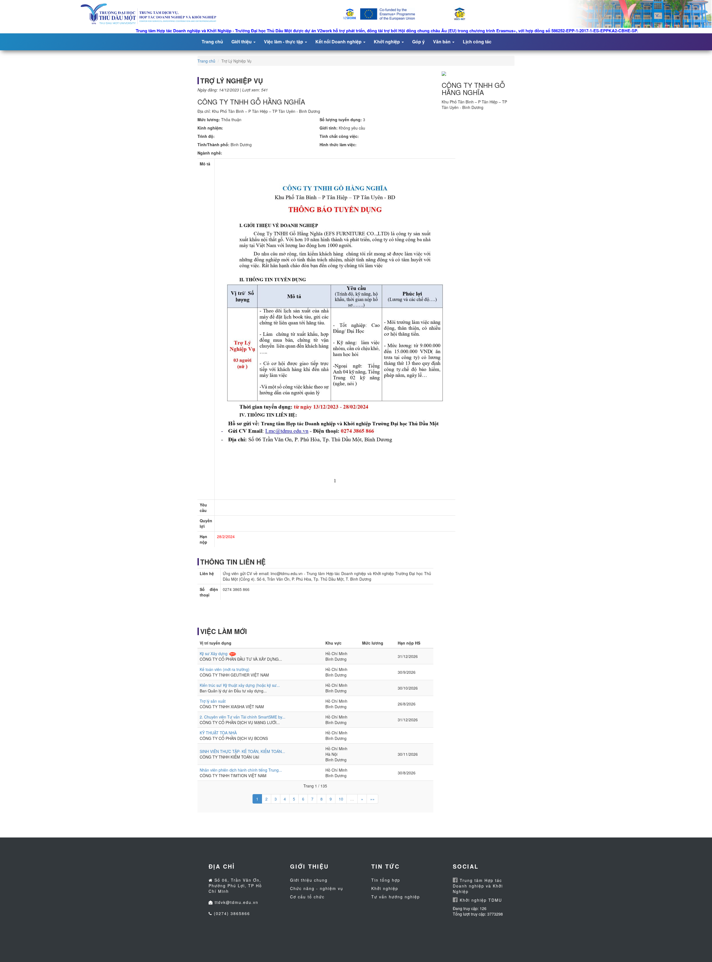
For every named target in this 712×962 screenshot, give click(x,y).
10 (341, 799)
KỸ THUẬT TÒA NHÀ (218, 732)
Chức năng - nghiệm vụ (316, 888)
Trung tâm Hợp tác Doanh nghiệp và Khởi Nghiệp (478, 886)
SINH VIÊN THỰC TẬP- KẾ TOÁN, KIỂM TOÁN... (242, 751)
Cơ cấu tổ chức (307, 896)
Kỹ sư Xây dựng (214, 653)
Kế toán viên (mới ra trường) (224, 669)
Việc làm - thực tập (284, 41)
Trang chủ (212, 41)
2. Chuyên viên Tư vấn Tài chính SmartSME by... (242, 717)
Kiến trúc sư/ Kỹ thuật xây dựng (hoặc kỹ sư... (240, 685)
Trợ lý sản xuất (213, 701)
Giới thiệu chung (309, 880)
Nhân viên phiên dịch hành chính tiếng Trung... (241, 770)
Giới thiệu (242, 41)
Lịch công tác (477, 41)
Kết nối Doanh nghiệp (339, 41)
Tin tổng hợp (385, 880)
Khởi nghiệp (387, 41)
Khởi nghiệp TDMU (480, 900)
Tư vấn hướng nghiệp (395, 896)
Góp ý (418, 41)
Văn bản (442, 41)
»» (372, 799)
